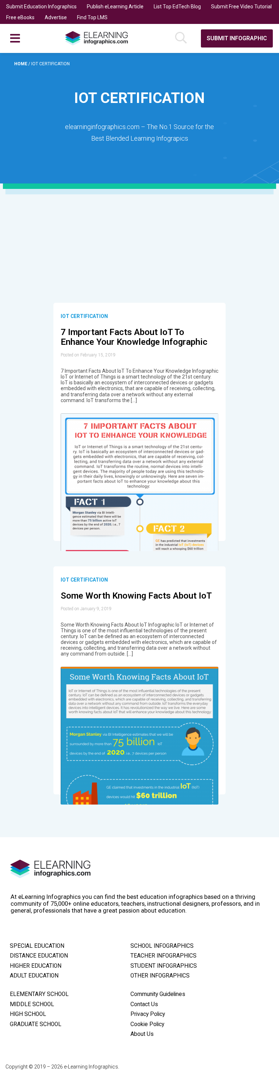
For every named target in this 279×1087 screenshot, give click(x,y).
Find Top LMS (92, 17)
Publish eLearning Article (115, 6)
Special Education (37, 946)
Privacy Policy (147, 1014)
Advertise (56, 17)
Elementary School (39, 994)
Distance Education (39, 955)
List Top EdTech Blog (177, 6)
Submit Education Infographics (41, 6)
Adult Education (34, 975)
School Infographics (162, 946)
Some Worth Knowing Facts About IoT (136, 596)
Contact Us (144, 1004)
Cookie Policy (147, 1024)
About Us (142, 1034)
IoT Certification (84, 316)
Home (21, 63)
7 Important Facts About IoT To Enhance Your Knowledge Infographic (134, 337)
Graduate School (35, 1024)
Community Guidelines (157, 994)
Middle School (32, 1004)
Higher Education (35, 966)
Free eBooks (20, 17)
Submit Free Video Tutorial (241, 6)
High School (28, 1014)
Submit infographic (237, 38)
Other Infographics (160, 975)
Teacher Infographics (163, 955)
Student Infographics (163, 966)
